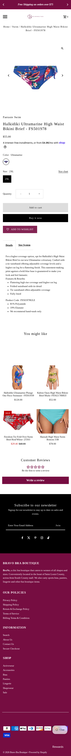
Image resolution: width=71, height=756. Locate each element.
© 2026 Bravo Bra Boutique (15, 752)
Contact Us (8, 644)
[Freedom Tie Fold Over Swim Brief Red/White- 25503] (18, 421)
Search (6, 635)
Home (6, 26)
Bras (5, 674)
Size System (24, 245)
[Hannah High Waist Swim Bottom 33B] (52, 421)
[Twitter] (28, 538)
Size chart (63, 171)
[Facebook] (22, 538)
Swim (15, 26)
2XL (7, 179)
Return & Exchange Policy (16, 609)
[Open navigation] (11, 16)
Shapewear (8, 688)
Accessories (8, 670)
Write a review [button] (35, 480)
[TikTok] (48, 538)
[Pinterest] (35, 538)
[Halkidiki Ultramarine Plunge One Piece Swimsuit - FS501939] (18, 377)
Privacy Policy (10, 600)
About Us (7, 639)
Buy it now (35, 218)
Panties (6, 679)
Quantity (7, 194)
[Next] (67, 4)
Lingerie (7, 683)
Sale (5, 692)
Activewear (8, 665)
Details (9, 245)
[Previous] (3, 4)
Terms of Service (11, 613)
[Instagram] (42, 538)
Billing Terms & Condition (16, 618)
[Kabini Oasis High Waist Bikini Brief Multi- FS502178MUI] (52, 377)
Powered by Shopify (38, 752)
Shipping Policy (11, 604)
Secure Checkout (11, 648)
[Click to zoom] (62, 48)
